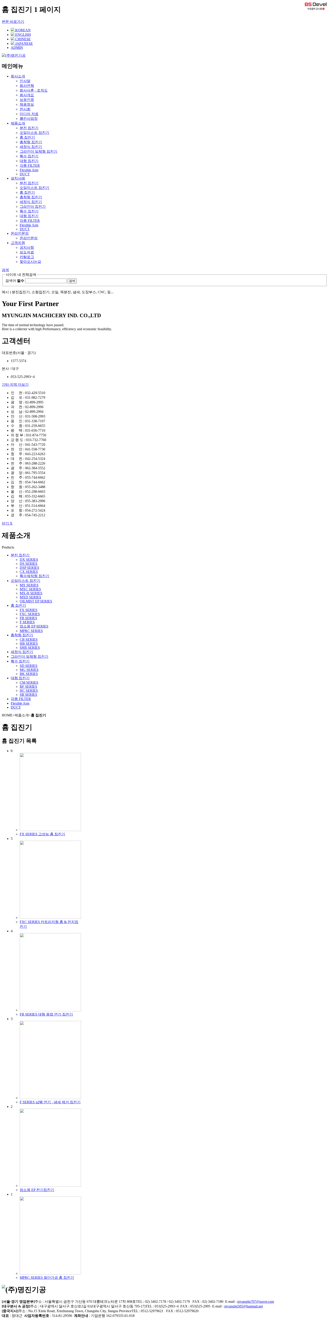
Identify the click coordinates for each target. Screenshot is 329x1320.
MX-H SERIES (31, 593)
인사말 (25, 81)
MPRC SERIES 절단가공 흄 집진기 (47, 1277)
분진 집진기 (29, 128)
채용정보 (27, 104)
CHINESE (22, 39)
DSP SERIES (29, 568)
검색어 (14, 281)
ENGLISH (22, 34)
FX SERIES (28, 610)
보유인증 (27, 100)
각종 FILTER (30, 165)
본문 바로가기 (13, 22)
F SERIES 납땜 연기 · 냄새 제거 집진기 (50, 1102)
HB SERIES (29, 643)
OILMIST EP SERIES (36, 601)
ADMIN (17, 47)
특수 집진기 (29, 156)
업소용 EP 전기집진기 (37, 1190)
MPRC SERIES (31, 631)
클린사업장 (29, 118)
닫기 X (7, 523)
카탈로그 (27, 257)
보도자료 (27, 252)
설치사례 (18, 178)
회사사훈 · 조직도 (34, 90)
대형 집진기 (29, 161)
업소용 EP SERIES (34, 626)
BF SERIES (28, 686)
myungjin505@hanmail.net (243, 1306)
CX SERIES (29, 572)
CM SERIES (29, 682)
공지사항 (27, 247)
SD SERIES (28, 666)
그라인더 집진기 (33, 206)
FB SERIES (28, 618)
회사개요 (27, 95)
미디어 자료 (29, 114)
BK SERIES (29, 674)
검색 (5, 270)
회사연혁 (27, 86)
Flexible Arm (29, 170)
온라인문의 (20, 233)
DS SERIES (28, 564)
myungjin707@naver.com (255, 1301)
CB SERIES (29, 639)
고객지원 (18, 243)
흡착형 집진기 (31, 142)
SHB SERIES (30, 647)
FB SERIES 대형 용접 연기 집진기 (46, 1014)
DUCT (25, 174)
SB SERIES (28, 694)
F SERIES (27, 622)
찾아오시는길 (30, 262)
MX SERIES (29, 585)
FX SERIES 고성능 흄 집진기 (42, 834)
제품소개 (18, 123)
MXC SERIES (30, 589)
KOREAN (22, 30)
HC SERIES (29, 690)
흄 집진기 (27, 137)
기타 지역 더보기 (15, 384)
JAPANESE (23, 43)
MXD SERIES (30, 597)
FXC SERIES (30, 614)
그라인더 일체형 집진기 (38, 151)
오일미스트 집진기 (34, 133)
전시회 (25, 109)
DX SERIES (29, 559)
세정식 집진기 (31, 147)
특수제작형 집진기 (34, 576)
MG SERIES (29, 670)
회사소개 (18, 76)
